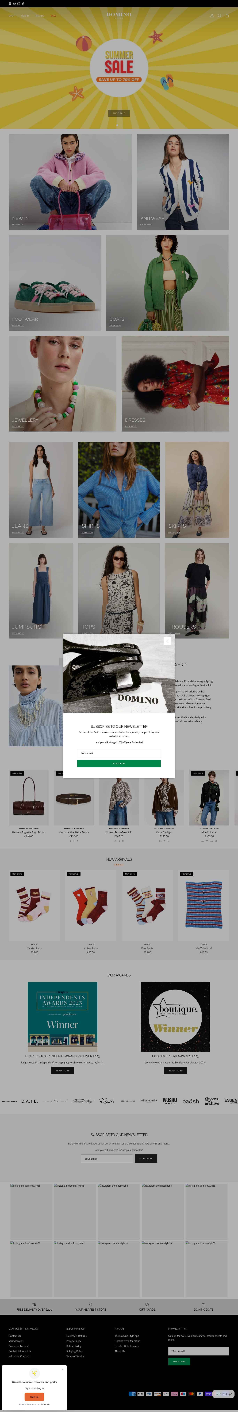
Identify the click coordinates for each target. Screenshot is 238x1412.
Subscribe (119, 763)
